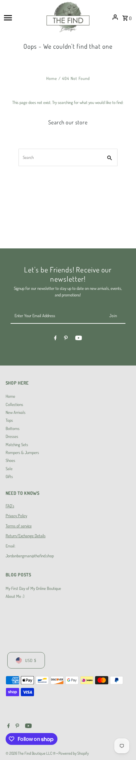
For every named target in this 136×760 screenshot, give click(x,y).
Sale (9, 468)
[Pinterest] (66, 339)
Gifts (9, 476)
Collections (14, 404)
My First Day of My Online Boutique (33, 588)
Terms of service (19, 525)
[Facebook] (55, 339)
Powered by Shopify (73, 753)
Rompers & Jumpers (22, 452)
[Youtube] (78, 339)
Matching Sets (17, 444)
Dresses (12, 436)
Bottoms (12, 428)
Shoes (10, 460)
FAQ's (10, 505)
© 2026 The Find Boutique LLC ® (31, 753)
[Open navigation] (23, 17)
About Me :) (15, 596)
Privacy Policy (16, 515)
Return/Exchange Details (26, 535)
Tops (9, 420)
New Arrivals (15, 412)
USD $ (30, 660)
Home (51, 78)
